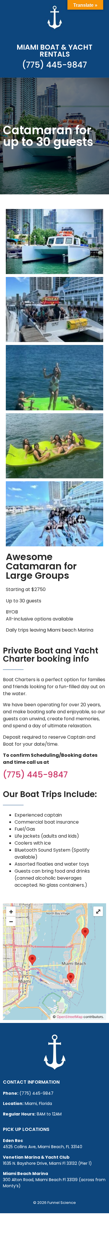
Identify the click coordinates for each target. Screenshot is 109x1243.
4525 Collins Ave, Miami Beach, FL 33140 (42, 1147)
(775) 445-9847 (54, 65)
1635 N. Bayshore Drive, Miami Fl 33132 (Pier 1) (47, 1163)
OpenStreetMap (70, 1016)
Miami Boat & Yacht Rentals (54, 50)
